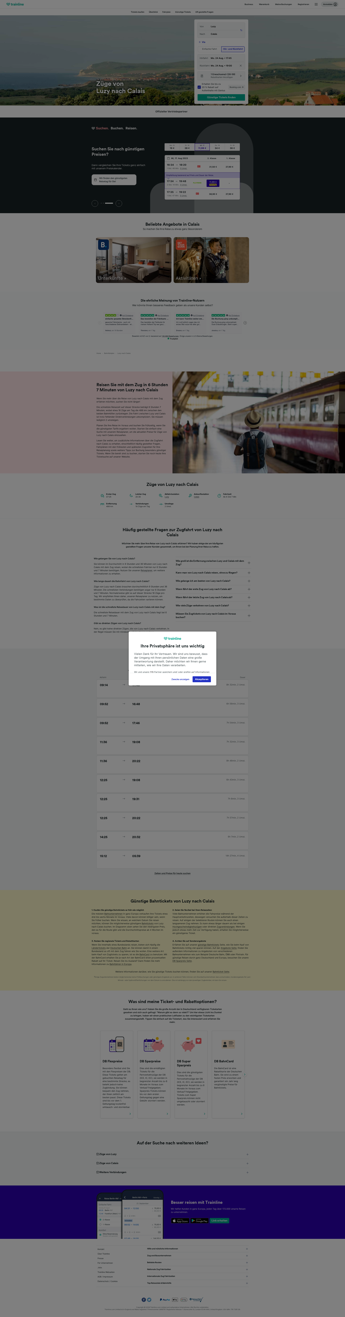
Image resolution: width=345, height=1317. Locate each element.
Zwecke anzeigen (180, 679)
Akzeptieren (201, 679)
